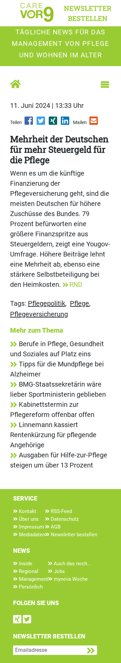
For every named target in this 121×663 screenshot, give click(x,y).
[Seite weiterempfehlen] (94, 123)
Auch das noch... (71, 564)
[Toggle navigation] (105, 85)
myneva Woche (70, 579)
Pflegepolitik (46, 303)
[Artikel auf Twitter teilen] (41, 123)
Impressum (30, 527)
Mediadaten (31, 535)
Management (32, 579)
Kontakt (26, 511)
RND (75, 284)
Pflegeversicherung (39, 314)
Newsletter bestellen (73, 535)
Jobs (58, 571)
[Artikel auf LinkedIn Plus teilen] (65, 123)
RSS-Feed (60, 511)
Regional (27, 571)
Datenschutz (64, 519)
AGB (55, 527)
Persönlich (30, 587)
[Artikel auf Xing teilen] (53, 123)
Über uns (28, 519)
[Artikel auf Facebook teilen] (29, 123)
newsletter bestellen (88, 13)
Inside (24, 564)
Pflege (79, 303)
